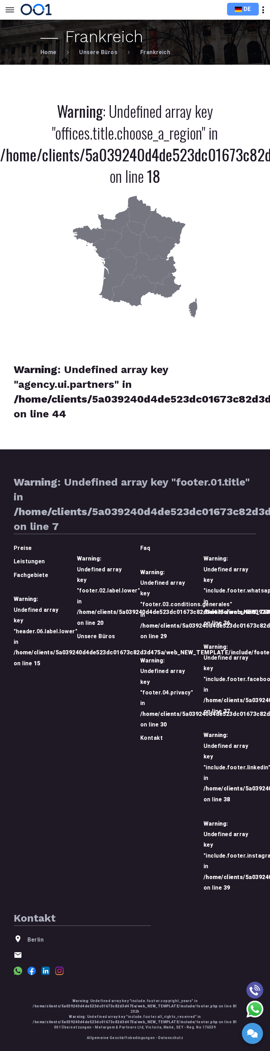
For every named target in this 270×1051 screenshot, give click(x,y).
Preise (23, 548)
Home (48, 52)
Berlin (35, 939)
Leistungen (29, 561)
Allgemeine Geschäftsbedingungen (121, 1038)
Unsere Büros (98, 52)
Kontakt (151, 738)
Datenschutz (170, 1038)
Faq (145, 548)
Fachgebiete (31, 575)
